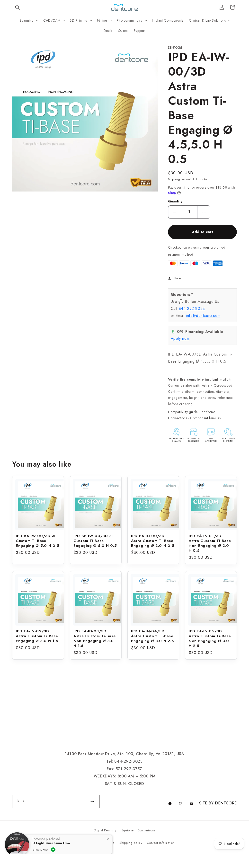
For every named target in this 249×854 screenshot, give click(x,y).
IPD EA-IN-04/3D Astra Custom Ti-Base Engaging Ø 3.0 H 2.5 (152, 636)
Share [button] (177, 278)
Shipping (174, 179)
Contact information (161, 843)
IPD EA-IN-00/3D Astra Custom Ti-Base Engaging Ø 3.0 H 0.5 (152, 540)
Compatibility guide (183, 412)
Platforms (208, 412)
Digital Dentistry (105, 830)
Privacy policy (77, 843)
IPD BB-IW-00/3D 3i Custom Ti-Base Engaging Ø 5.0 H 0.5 (95, 540)
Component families (205, 418)
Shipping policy (130, 843)
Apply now (180, 338)
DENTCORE (226, 803)
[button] (17, 7)
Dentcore (32, 843)
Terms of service (103, 843)
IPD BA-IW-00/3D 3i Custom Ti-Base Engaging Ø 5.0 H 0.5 (37, 540)
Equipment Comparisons (138, 830)
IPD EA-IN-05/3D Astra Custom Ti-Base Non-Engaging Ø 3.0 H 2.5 (210, 638)
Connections (177, 418)
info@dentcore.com (203, 315)
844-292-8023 (192, 308)
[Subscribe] (92, 801)
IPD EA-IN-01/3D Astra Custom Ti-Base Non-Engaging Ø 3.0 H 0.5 (210, 543)
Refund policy (52, 843)
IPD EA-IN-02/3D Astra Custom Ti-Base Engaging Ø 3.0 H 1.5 (37, 636)
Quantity (175, 201)
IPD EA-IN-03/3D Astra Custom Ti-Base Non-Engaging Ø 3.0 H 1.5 (94, 638)
